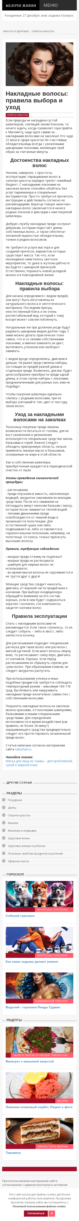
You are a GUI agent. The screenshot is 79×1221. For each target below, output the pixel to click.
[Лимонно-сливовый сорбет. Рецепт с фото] (39, 1085)
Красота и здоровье (16, 31)
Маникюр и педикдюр (22, 830)
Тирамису (13, 1152)
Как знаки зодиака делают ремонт (32, 961)
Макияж (13, 823)
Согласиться (35, 1213)
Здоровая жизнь (19, 838)
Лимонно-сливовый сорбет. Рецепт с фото (39, 1107)
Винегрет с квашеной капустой (30, 1061)
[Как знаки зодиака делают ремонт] (39, 940)
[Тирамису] (39, 1131)
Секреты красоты (43, 31)
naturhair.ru (23, 749)
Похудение (15, 800)
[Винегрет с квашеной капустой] (39, 1039)
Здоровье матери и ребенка (26, 846)
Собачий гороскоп (20, 915)
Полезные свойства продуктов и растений (35, 853)
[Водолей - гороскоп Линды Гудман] (39, 985)
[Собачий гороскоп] (39, 894)
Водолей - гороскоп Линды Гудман (33, 1007)
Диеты (12, 808)
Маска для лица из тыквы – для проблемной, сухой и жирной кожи (39, 763)
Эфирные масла (18, 861)
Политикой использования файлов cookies (39, 1206)
